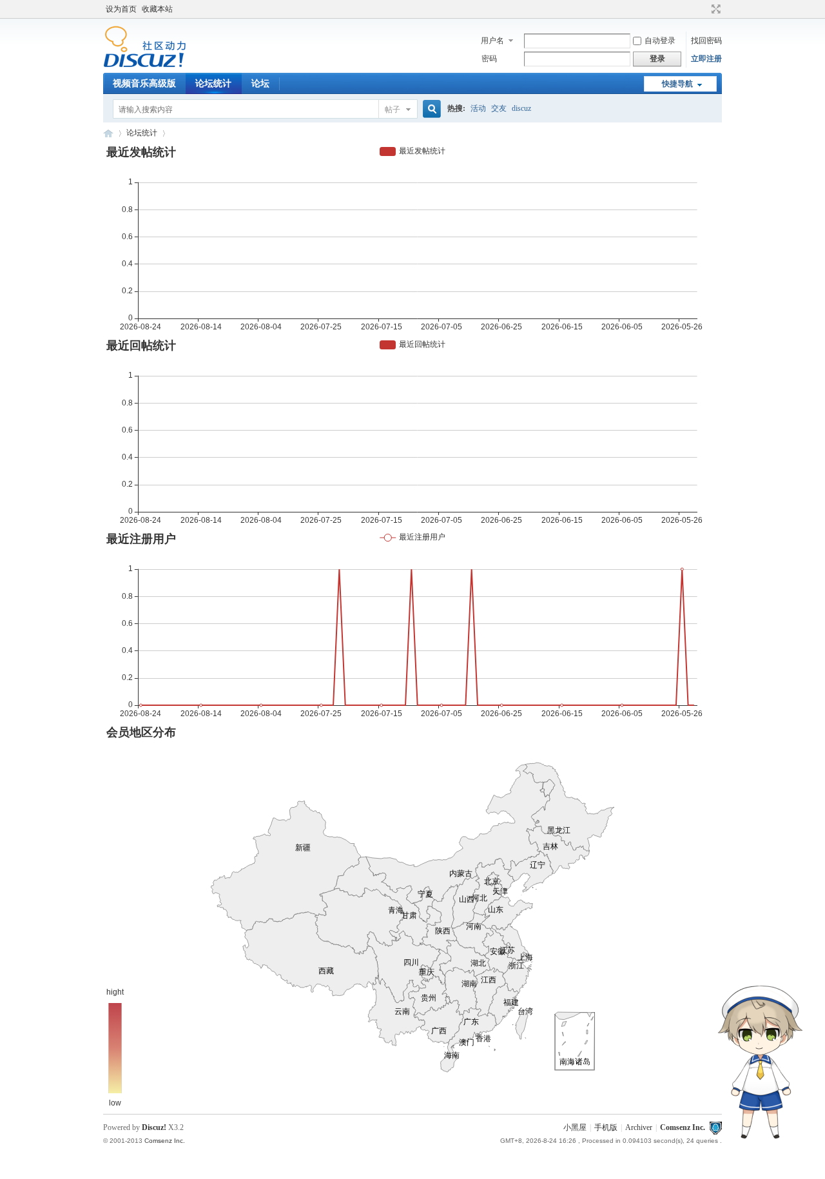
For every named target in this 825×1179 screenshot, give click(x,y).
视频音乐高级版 (144, 83)
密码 (489, 58)
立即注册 (706, 58)
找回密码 (706, 40)
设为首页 (121, 9)
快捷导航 (677, 83)
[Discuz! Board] (144, 65)
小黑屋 (575, 1127)
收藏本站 (157, 9)
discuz (521, 108)
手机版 (605, 1127)
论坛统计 (213, 83)
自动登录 (660, 40)
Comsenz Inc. (682, 1127)
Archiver (638, 1127)
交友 (499, 108)
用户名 (492, 40)
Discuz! (154, 1127)
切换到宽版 (714, 9)
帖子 (392, 109)
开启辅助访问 (704, 9)
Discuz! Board (108, 133)
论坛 (260, 83)
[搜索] (430, 109)
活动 (478, 108)
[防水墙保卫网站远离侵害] (715, 1127)
